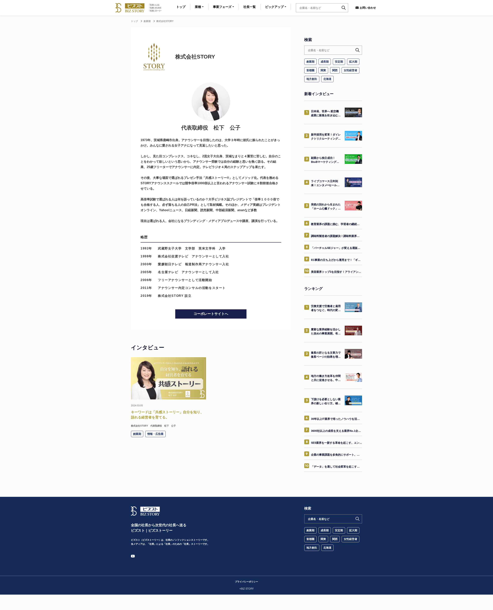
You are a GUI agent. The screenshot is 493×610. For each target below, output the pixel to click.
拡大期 (353, 61)
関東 (323, 70)
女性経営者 (350, 70)
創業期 (310, 61)
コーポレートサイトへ (211, 314)
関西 (335, 70)
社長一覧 (249, 6)
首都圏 (310, 70)
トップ (180, 6)
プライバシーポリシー (246, 581)
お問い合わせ (368, 7)
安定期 (339, 61)
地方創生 (311, 78)
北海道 (327, 78)
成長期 (325, 61)
